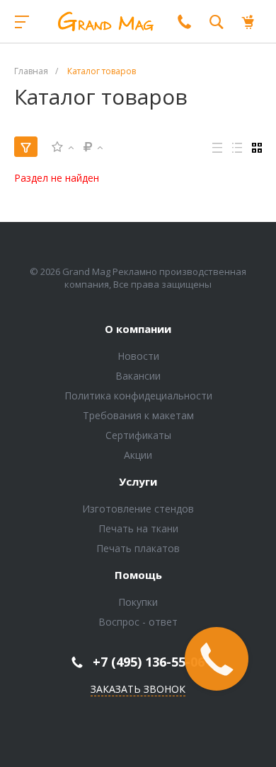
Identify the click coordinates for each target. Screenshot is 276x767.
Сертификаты (138, 435)
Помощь (138, 575)
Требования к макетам (138, 415)
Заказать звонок (138, 689)
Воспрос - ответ (138, 621)
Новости (138, 356)
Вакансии (138, 375)
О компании (138, 329)
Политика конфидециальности (138, 395)
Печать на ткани (138, 528)
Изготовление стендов (138, 508)
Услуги (138, 482)
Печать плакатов (138, 548)
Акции (138, 455)
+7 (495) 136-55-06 (149, 661)
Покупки (138, 602)
